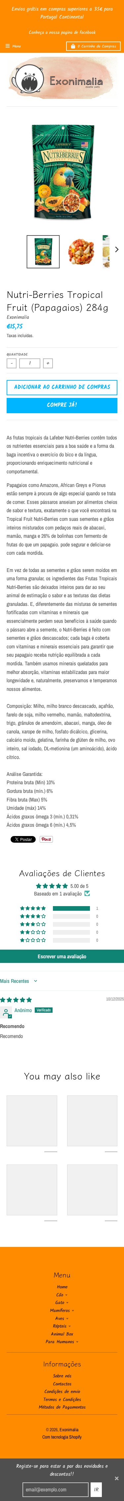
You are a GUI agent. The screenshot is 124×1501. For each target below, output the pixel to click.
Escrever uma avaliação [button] (62, 956)
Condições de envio (62, 1391)
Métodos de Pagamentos (62, 1407)
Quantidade (17, 355)
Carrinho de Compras (97, 46)
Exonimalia (18, 318)
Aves (59, 1318)
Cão (59, 1295)
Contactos (62, 1384)
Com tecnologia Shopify (62, 1437)
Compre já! (62, 405)
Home (62, 1287)
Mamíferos (60, 1310)
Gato (59, 1302)
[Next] (116, 249)
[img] (16, 999)
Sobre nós (62, 1376)
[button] (33, 908)
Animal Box (62, 1334)
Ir (96, 1490)
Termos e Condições (62, 1399)
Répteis (59, 1326)
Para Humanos (60, 1342)
